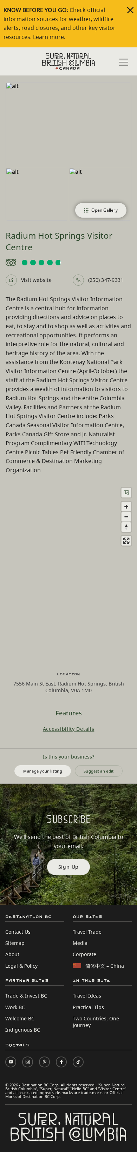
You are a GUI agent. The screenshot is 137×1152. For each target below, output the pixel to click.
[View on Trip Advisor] (69, 262)
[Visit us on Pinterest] (44, 1062)
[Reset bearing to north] (126, 527)
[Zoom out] (126, 517)
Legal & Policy (21, 965)
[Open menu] (123, 62)
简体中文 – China (104, 965)
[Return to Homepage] (68, 61)
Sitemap (15, 943)
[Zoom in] (126, 507)
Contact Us (18, 931)
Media (80, 943)
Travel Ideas (87, 995)
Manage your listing (42, 771)
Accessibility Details (68, 729)
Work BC (15, 1007)
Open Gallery (104, 210)
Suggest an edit (99, 771)
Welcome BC (19, 1018)
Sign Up (68, 866)
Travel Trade (87, 931)
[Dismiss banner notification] (130, 10)
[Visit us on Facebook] (61, 1062)
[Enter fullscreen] (126, 541)
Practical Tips (88, 1007)
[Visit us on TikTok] (78, 1062)
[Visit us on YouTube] (10, 1062)
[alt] (69, 124)
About (12, 954)
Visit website (36, 280)
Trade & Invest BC (26, 995)
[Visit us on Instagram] (27, 1062)
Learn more (48, 37)
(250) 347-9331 (105, 280)
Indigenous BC (22, 1029)
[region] (68, 573)
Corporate (84, 954)
